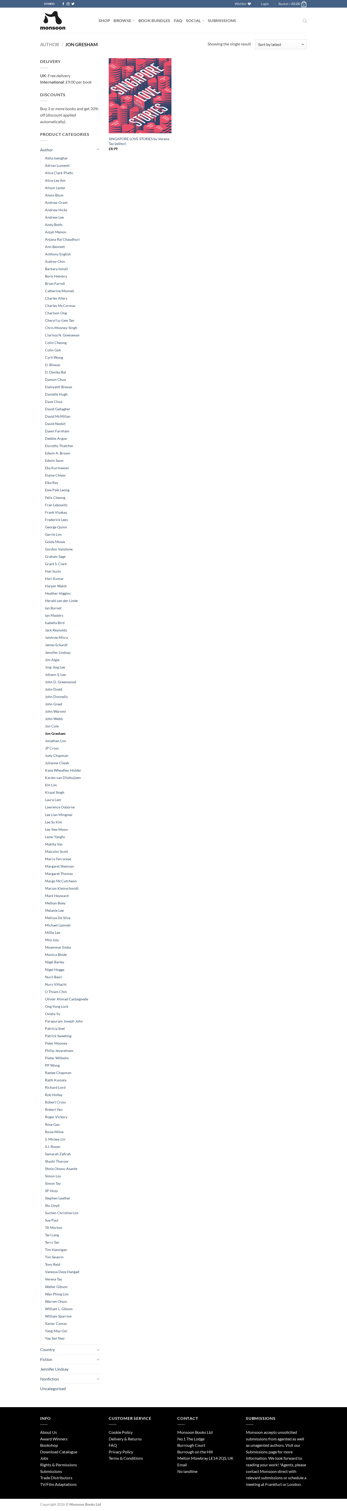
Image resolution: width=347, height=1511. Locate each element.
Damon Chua (55, 379)
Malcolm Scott (56, 851)
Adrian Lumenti (57, 165)
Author (49, 44)
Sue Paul (51, 1220)
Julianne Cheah (57, 763)
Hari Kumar (54, 578)
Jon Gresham (55, 733)
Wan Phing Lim (57, 1294)
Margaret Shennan (59, 866)
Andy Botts (53, 224)
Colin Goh (53, 350)
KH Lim (51, 785)
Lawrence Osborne (60, 807)
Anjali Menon (55, 232)
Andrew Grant (56, 202)
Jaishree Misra (56, 637)
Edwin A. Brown (57, 453)
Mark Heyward (57, 895)
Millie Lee (52, 932)
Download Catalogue (58, 1451)
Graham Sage (55, 556)
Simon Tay (53, 1183)
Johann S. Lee (55, 674)
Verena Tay (53, 1279)
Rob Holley (53, 1095)
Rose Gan (52, 1124)
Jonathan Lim (55, 741)
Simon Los (53, 1176)
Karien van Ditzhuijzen (63, 777)
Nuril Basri (53, 977)
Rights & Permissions (58, 1464)
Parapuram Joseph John (64, 1021)
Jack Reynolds (56, 630)
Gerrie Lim (53, 534)
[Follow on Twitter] (72, 4)
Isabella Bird (55, 623)
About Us (48, 1432)
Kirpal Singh (54, 792)
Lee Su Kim (53, 822)
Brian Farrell (55, 283)
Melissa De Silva (57, 918)
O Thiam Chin (56, 991)
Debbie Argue (56, 438)
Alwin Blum (54, 195)
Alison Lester (55, 188)
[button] (265, 4)
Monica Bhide (56, 954)
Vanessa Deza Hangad (62, 1272)
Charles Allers (56, 298)
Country (47, 1349)
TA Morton (53, 1227)
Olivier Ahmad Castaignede (66, 999)
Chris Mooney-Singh (61, 328)
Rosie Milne (54, 1132)
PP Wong (52, 1065)
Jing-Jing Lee (55, 667)
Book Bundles (154, 20)
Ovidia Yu (52, 1014)
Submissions (222, 20)
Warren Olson (56, 1301)
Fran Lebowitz (56, 505)
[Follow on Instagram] (68, 4)
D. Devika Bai (55, 372)
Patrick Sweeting (58, 1036)
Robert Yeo (53, 1109)
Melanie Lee (54, 910)
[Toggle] (98, 150)
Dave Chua (53, 401)
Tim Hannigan (56, 1249)
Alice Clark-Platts (59, 173)
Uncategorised (53, 1388)
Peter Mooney (56, 1043)
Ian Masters (54, 615)
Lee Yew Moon (56, 829)
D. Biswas (52, 365)
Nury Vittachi (56, 984)
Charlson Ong (56, 313)
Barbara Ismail (56, 269)
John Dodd (53, 689)
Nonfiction (49, 1378)
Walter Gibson (56, 1287)
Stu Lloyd (52, 1205)
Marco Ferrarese (58, 859)
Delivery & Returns (125, 1438)
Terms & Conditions (126, 1458)
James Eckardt (56, 645)
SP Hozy (51, 1191)
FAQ (178, 20)
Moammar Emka (58, 947)
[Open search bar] (305, 20)
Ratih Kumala (55, 1080)
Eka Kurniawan (57, 468)
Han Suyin (53, 571)
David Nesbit (55, 423)
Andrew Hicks (56, 210)
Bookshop (49, 1445)
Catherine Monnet (59, 291)
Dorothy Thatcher (59, 446)
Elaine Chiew (55, 475)
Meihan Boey (55, 903)
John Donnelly (56, 696)
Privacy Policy (121, 1451)
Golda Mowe (55, 542)
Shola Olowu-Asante (61, 1168)
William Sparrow (58, 1316)
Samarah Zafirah (58, 1154)
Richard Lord (55, 1087)
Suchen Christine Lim (61, 1213)
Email (182, 1464)
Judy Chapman (56, 755)
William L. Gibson (59, 1309)
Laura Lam (53, 800)
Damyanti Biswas (58, 387)
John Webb (54, 719)
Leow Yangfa (55, 837)
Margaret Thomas (59, 873)
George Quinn (56, 527)
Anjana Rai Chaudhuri (62, 239)
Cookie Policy (121, 1432)
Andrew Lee (54, 217)
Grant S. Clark (56, 564)
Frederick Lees (56, 519)
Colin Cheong (56, 342)
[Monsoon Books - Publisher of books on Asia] (65, 20)
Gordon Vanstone (59, 549)
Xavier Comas (56, 1323)
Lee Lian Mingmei (58, 815)
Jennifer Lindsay (58, 652)
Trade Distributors (56, 1477)
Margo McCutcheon (61, 881)
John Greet (53, 704)
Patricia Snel (55, 1028)
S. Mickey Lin (55, 1139)
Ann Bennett (55, 247)
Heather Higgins (58, 593)
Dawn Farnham (57, 431)
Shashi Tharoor (57, 1161)
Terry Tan (52, 1242)
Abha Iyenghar (56, 158)
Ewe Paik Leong (57, 490)
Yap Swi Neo (55, 1338)
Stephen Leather (57, 1198)
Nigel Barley (54, 962)
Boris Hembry (56, 276)
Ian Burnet (53, 608)
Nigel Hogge (54, 969)
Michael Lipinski (58, 925)
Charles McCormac (60, 305)
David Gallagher (57, 409)
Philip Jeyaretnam (59, 1050)
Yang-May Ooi (56, 1331)
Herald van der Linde (61, 600)
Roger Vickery (56, 1117)
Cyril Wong (54, 357)
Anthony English (58, 254)
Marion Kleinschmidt (61, 888)
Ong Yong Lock (56, 1006)
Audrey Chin (55, 261)
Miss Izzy (52, 940)
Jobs (44, 1458)
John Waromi (55, 711)
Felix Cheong (55, 497)
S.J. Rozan (52, 1146)
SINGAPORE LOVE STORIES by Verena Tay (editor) (139, 141)
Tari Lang (52, 1235)
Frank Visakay (56, 512)
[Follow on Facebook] (63, 4)
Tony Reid (52, 1264)
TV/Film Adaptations (58, 1484)
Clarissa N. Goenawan (62, 335)
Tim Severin (54, 1257)
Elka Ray (51, 482)
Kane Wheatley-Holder (63, 770)
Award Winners (54, 1438)
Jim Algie (52, 660)
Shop (104, 20)
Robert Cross (55, 1102)
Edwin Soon (54, 460)
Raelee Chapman (58, 1072)
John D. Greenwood (60, 682)
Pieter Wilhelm (57, 1058)
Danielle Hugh (56, 394)
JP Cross (52, 748)
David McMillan (57, 416)
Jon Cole (52, 726)
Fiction (46, 1359)
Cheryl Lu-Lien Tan (59, 320)
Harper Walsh (56, 586)
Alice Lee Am (55, 180)
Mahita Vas (53, 844)
